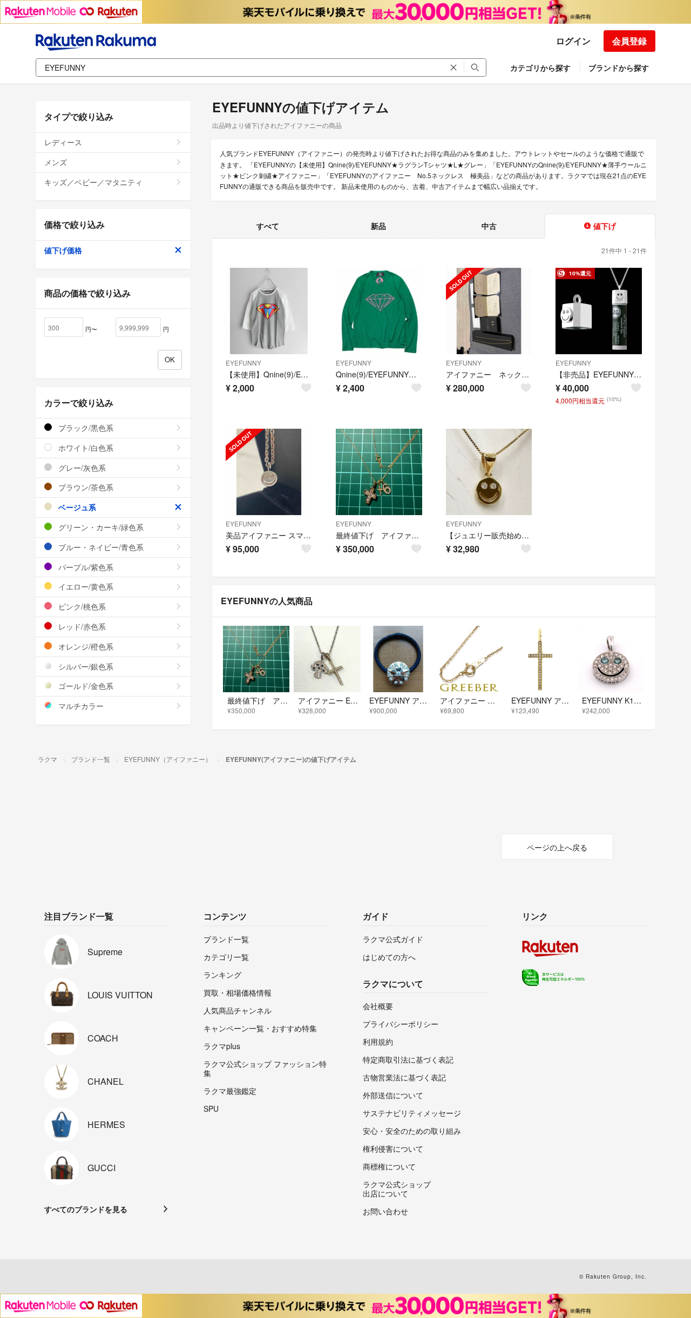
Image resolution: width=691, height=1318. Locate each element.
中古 (489, 225)
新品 (378, 225)
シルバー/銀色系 (84, 666)
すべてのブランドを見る (85, 1209)
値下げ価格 (63, 250)
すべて (267, 225)
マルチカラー (80, 705)
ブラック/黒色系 (84, 427)
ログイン (573, 41)
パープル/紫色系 (84, 567)
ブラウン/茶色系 (84, 487)
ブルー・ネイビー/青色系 (100, 547)
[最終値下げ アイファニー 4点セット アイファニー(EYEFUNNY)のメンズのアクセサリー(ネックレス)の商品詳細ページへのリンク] (379, 472)
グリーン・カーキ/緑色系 (100, 527)
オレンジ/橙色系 (84, 646)
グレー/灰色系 (81, 467)
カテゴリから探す (540, 67)
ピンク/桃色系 (81, 606)
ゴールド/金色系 (84, 685)
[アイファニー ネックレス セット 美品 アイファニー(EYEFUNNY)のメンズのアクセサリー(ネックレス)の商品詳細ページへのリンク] (489, 311)
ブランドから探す (618, 67)
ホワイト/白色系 (84, 447)
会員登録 (629, 41)
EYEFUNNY (243, 362)
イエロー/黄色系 (84, 586)
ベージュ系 (76, 507)
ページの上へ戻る (557, 847)
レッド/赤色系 (81, 626)
